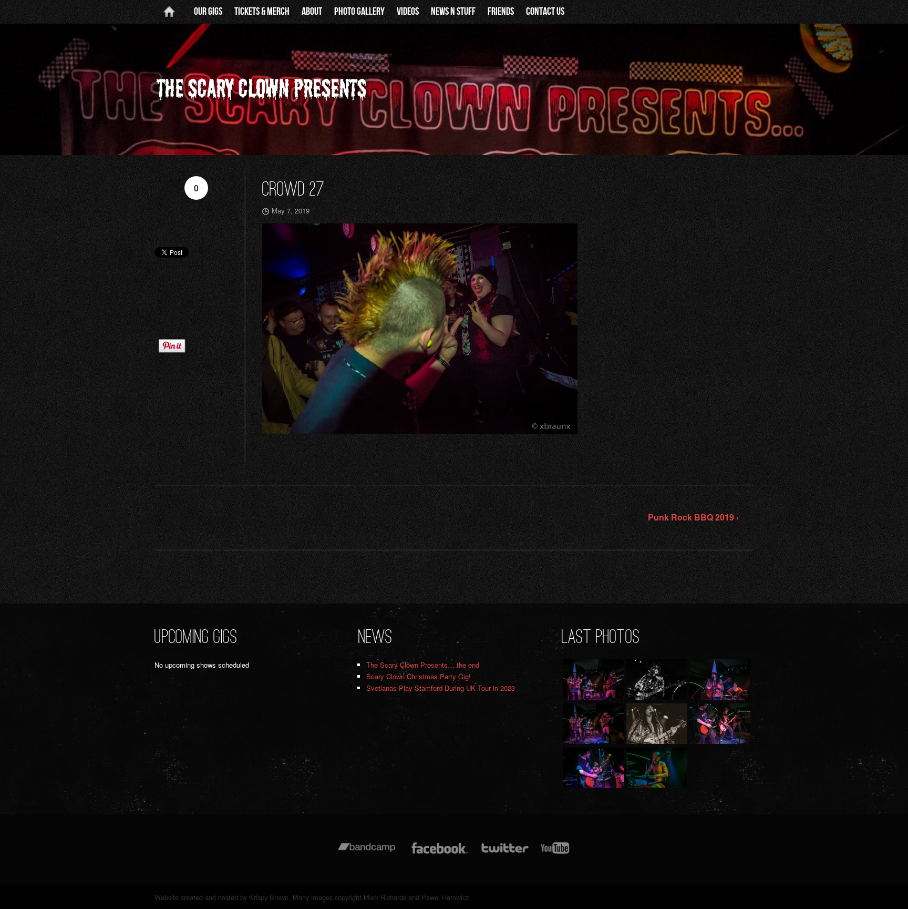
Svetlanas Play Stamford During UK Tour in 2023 (440, 688)
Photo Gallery (359, 11)
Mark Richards (385, 897)
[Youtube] (555, 853)
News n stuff (453, 11)
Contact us (545, 11)
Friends (501, 11)
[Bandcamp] (366, 853)
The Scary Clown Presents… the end (422, 665)
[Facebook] (439, 853)
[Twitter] (504, 853)
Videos (408, 11)
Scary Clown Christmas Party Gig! (418, 676)
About (312, 11)
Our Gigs (208, 11)
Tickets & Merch (262, 11)
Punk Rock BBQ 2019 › (693, 517)
